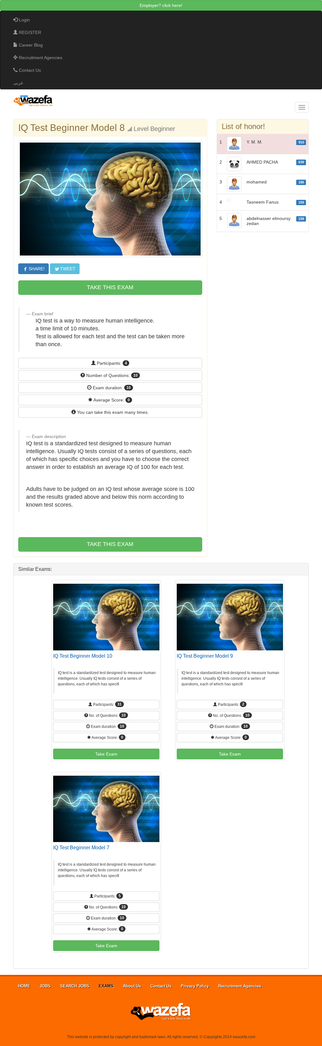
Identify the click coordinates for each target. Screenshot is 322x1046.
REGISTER (29, 32)
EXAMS (106, 986)
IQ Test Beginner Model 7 (81, 847)
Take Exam (106, 753)
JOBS (45, 986)
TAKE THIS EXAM (110, 287)
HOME (24, 986)
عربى (18, 82)
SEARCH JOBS (74, 986)
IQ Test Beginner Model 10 (82, 656)
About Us (132, 986)
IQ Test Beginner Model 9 (205, 656)
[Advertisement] (268, 332)
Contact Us (29, 70)
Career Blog (30, 45)
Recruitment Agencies (40, 57)
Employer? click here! (161, 5)
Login (24, 19)
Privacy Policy (195, 986)
